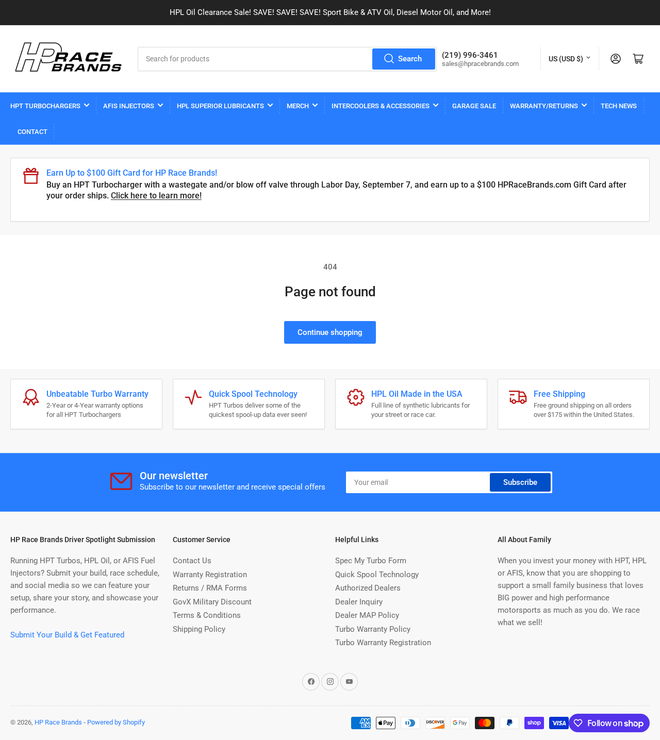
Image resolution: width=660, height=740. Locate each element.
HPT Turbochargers (45, 106)
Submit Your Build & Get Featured (67, 635)
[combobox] (287, 59)
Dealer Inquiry (359, 602)
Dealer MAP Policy (367, 615)
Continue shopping (330, 332)
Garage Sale (474, 106)
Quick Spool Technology (377, 574)
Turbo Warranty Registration (383, 642)
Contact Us (192, 560)
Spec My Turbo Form (370, 560)
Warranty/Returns (544, 106)
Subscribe (520, 482)
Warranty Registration (210, 574)
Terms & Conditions (207, 615)
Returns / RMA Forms (210, 588)
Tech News (619, 106)
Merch (298, 106)
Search (410, 58)
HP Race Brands (58, 722)
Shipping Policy (199, 629)
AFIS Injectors (128, 106)
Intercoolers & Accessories (381, 106)
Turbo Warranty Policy (372, 629)
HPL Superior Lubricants (220, 106)
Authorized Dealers (368, 588)
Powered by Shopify (116, 722)
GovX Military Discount (212, 602)
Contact (32, 132)
